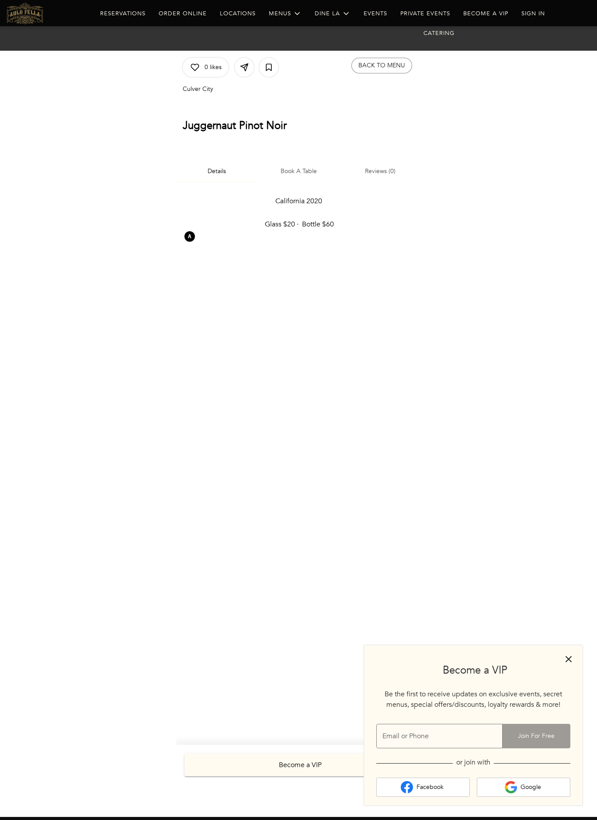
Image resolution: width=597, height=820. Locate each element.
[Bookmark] (268, 67)
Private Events (425, 13)
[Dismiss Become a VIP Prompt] (568, 659)
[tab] (216, 171)
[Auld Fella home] (46, 13)
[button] (285, 13)
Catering (439, 33)
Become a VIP (485, 13)
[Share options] (244, 67)
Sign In (533, 13)
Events (375, 13)
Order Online (183, 13)
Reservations (123, 13)
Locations (238, 13)
